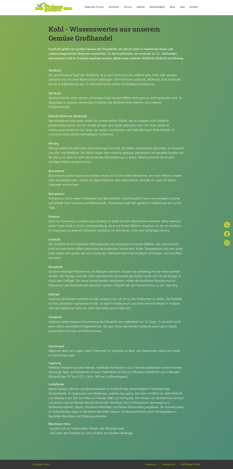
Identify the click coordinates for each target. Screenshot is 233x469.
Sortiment (114, 7)
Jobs (182, 7)
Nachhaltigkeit (157, 7)
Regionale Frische (94, 7)
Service (128, 7)
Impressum (151, 464)
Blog (172, 7)
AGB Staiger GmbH (190, 464)
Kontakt (194, 7)
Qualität (140, 7)
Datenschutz (168, 464)
